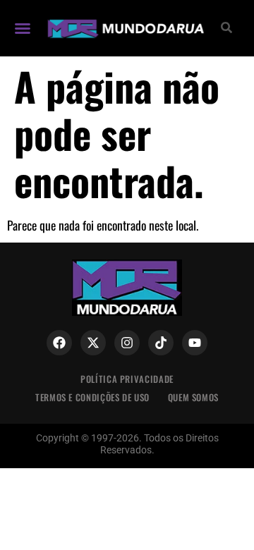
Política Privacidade (127, 379)
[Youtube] (194, 342)
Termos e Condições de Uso (92, 397)
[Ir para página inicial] (124, 28)
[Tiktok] (161, 342)
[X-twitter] (93, 342)
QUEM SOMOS (193, 397)
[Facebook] (59, 342)
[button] (22, 28)
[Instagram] (127, 342)
